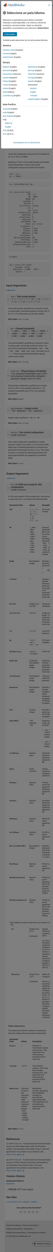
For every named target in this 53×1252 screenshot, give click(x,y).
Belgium (6, 67)
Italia (5, 92)
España (6, 78)
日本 (4, 130)
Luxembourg (8, 96)
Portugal (31, 78)
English (33, 92)
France (5, 85)
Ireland (5, 88)
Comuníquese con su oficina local (26, 143)
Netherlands (33, 67)
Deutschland (8, 74)
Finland (6, 81)
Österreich (32, 74)
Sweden (31, 81)
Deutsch (33, 88)
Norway (31, 70)
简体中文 (8, 123)
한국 (4, 134)
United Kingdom (34, 99)
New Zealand (8, 116)
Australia (6, 109)
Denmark (6, 70)
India (5, 112)
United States (8, 57)
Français (33, 96)
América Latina (9, 50)
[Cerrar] (49, 5)
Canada (6, 54)
